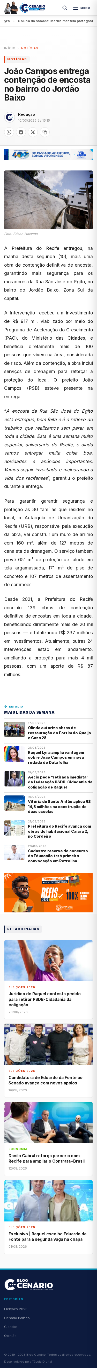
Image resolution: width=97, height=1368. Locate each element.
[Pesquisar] (64, 8)
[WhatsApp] (9, 132)
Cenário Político (17, 1318)
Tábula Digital (42, 1361)
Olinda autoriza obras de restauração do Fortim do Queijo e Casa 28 (59, 733)
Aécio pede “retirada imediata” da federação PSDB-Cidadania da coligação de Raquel (60, 782)
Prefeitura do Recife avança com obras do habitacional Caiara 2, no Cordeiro (59, 831)
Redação (26, 114)
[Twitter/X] (33, 132)
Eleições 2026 (15, 1309)
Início (10, 48)
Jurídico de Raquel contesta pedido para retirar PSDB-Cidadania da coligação (45, 999)
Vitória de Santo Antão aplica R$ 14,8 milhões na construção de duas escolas (59, 806)
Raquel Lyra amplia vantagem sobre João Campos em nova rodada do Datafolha (56, 757)
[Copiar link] (45, 132)
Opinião (10, 1336)
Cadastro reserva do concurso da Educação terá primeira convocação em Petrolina (58, 856)
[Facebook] (21, 132)
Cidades (11, 1327)
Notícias (30, 48)
